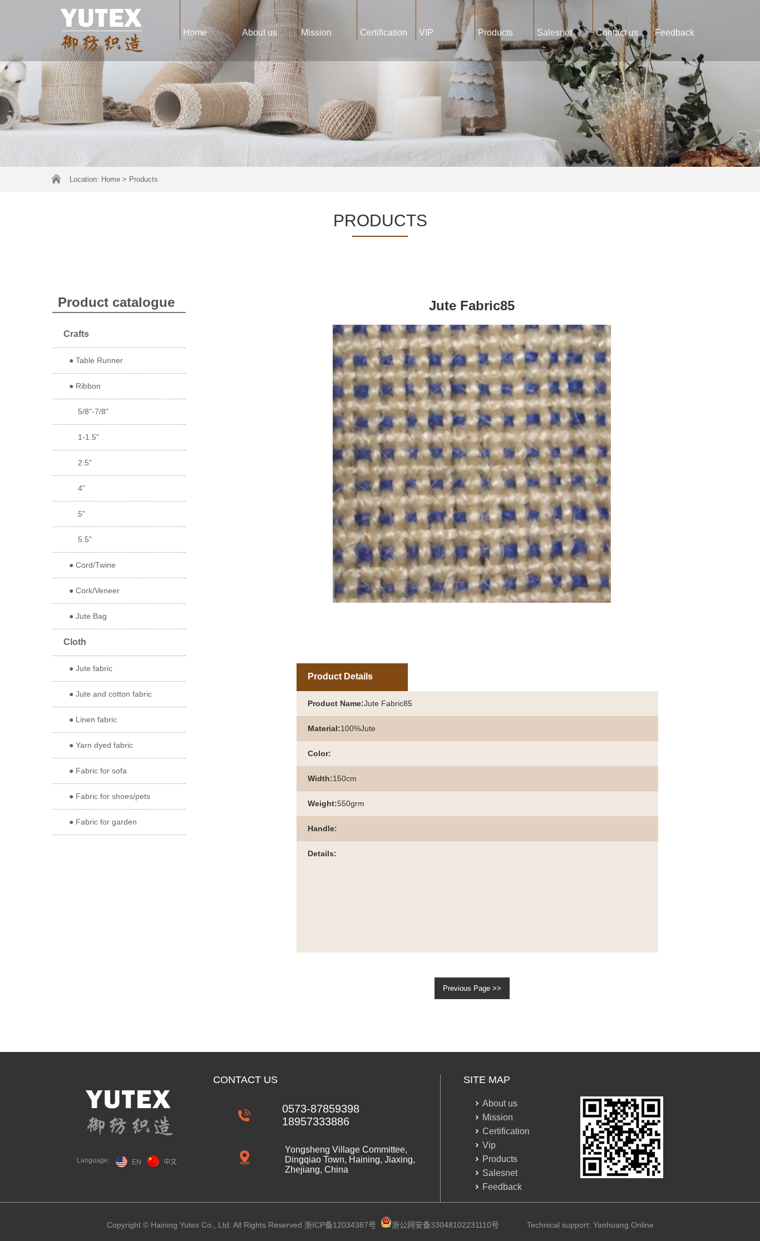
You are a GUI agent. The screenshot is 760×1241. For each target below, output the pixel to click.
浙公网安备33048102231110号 (445, 1224)
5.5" (80, 539)
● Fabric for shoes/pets (109, 796)
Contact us (617, 32)
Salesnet (554, 32)
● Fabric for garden (103, 821)
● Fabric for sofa (98, 770)
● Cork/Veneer (94, 590)
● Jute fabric (90, 668)
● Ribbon (85, 385)
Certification (383, 32)
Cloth (74, 642)
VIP (426, 32)
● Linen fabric (93, 719)
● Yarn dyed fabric (101, 745)
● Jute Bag (88, 616)
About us (259, 32)
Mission (316, 32)
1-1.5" (84, 437)
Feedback (674, 32)
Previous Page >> (472, 988)
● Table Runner (96, 360)
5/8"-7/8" (88, 411)
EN (136, 1162)
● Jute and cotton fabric (110, 693)
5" (77, 513)
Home (195, 32)
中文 (170, 1162)
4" (77, 488)
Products (495, 32)
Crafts (76, 334)
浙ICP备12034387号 (340, 1224)
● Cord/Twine (92, 564)
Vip (489, 1145)
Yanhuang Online (623, 1224)
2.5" (80, 462)
